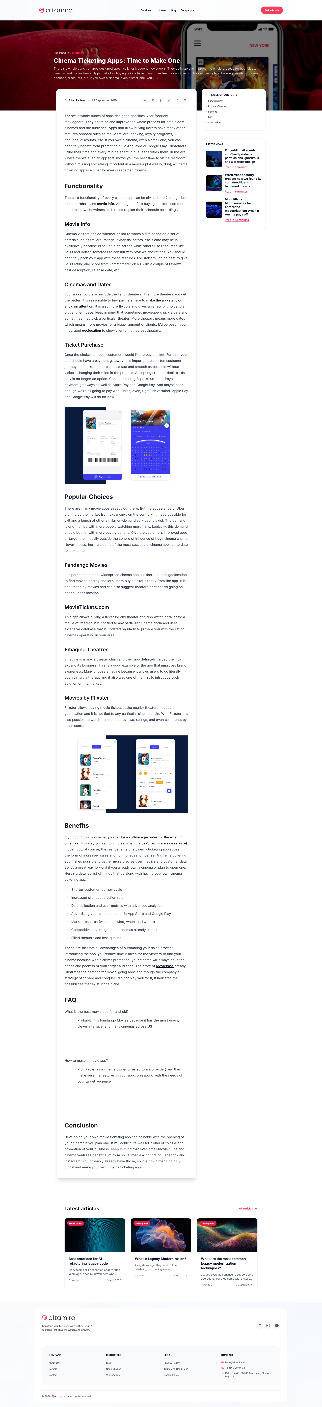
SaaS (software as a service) (164, 843)
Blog (173, 10)
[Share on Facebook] (160, 100)
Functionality (215, 100)
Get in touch (272, 10)
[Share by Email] (185, 100)
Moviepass (165, 966)
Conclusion (214, 122)
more (100, 533)
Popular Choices (217, 106)
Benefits (212, 111)
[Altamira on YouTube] (277, 1325)
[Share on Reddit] (177, 100)
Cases (162, 10)
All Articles (246, 1208)
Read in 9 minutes (236, 191)
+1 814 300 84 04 (235, 1367)
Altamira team (77, 100)
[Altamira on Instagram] (268, 1325)
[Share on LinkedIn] (144, 100)
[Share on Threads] (169, 100)
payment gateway (109, 361)
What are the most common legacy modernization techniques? (223, 1263)
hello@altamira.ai (235, 1362)
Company (186, 10)
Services (146, 10)
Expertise (76, 52)
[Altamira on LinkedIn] (259, 1325)
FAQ (210, 117)
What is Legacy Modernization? (160, 1259)
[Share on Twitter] (152, 100)
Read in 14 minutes (237, 220)
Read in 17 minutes (237, 167)
